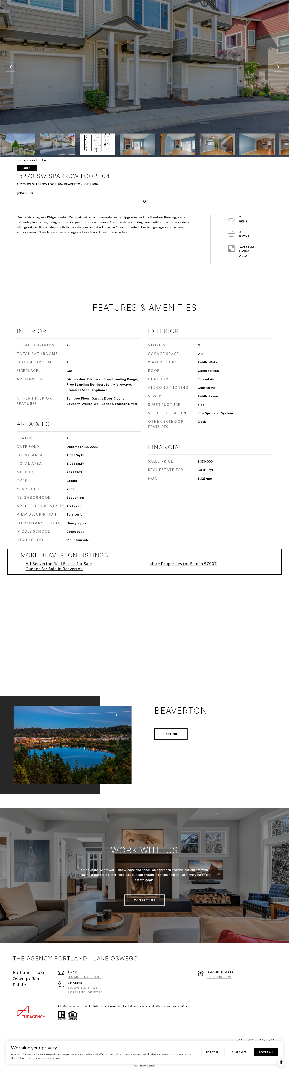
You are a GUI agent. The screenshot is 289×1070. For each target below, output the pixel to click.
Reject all (213, 1052)
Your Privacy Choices (144, 1065)
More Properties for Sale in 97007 (183, 563)
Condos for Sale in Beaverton (54, 568)
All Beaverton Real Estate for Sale (59, 563)
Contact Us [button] (144, 900)
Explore (171, 733)
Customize (239, 1052)
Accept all (266, 1052)
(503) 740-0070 (219, 977)
